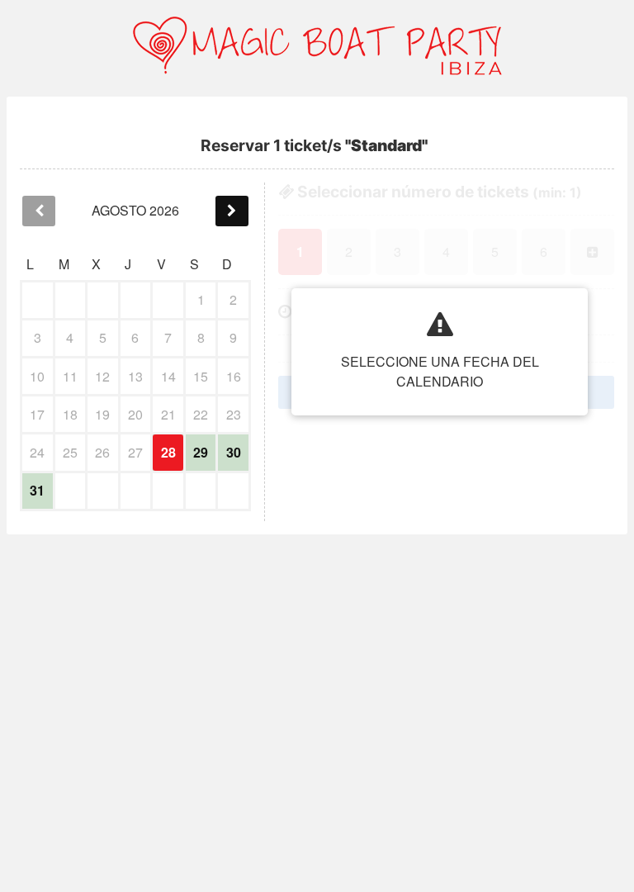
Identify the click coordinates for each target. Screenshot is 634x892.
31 (37, 490)
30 (233, 452)
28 (168, 452)
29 (200, 452)
